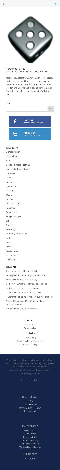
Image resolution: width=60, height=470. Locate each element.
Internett (10, 182)
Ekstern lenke (12, 156)
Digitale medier (13, 151)
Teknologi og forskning (16, 233)
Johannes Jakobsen (30, 443)
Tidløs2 (9, 246)
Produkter (10, 208)
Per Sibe (30, 401)
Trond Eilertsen (30, 404)
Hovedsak (10, 173)
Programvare (12, 212)
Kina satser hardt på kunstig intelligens (23, 279)
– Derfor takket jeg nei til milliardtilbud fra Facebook (29, 296)
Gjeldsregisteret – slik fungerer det (21, 271)
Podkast (9, 199)
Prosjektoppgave (13, 216)
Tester (9, 238)
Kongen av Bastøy (15, 68)
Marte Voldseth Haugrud (20, 71)
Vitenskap (10, 259)
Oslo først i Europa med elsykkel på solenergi (26, 283)
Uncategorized (12, 255)
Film (47, 71)
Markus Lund (30, 411)
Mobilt (9, 195)
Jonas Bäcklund (30, 437)
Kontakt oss (30, 324)
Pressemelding (12, 203)
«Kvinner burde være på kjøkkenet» (22, 308)
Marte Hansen (30, 433)
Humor (9, 177)
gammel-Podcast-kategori (18, 169)
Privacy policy (30, 328)
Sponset (9, 225)
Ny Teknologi (30, 337)
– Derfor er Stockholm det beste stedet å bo (26, 292)
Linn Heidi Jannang (30, 440)
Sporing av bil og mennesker (30, 341)
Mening (9, 190)
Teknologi (10, 229)
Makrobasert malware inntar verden (22, 288)
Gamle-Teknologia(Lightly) (18, 164)
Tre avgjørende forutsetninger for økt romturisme (28, 275)
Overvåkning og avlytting (30, 344)
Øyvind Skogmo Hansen (30, 408)
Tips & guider (12, 251)
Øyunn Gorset (30, 430)
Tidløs (8, 242)
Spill (7, 220)
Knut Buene (30, 458)
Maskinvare (11, 186)
